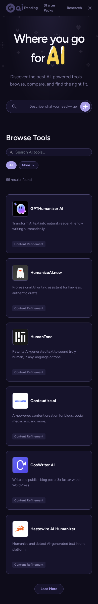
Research (74, 8)
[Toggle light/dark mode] (90, 8)
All (11, 165)
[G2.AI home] (15, 8)
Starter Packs (49, 8)
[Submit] (85, 107)
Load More (49, 589)
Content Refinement (28, 244)
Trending (31, 8)
